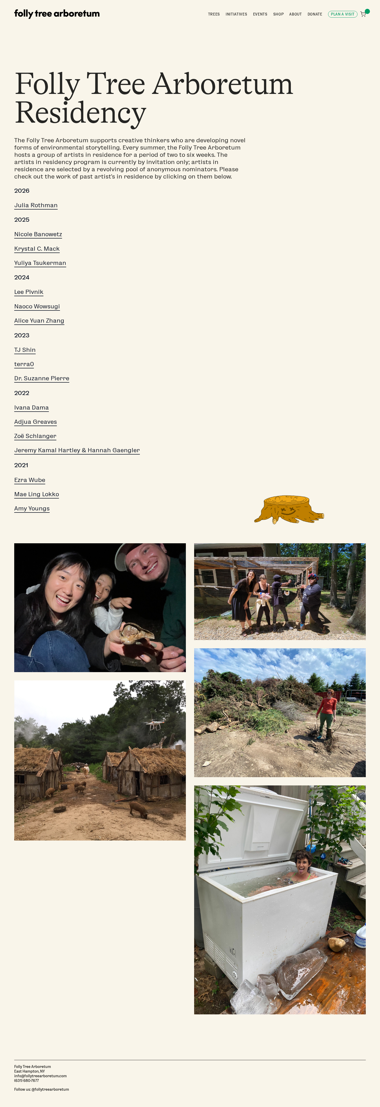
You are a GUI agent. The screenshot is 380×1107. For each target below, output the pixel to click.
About (295, 14)
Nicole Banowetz (38, 233)
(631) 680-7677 (26, 1080)
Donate (315, 14)
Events (260, 14)
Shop (278, 14)
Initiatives (236, 14)
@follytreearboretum (50, 1089)
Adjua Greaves (35, 421)
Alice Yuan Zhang (39, 320)
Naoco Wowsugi (37, 305)
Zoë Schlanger (35, 435)
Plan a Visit (343, 14)
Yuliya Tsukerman (40, 262)
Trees (214, 14)
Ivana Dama (31, 407)
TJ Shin (25, 349)
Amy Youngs (32, 507)
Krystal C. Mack (37, 248)
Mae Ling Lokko (36, 493)
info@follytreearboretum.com (40, 1075)
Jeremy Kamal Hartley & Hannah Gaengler (77, 449)
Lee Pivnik (28, 291)
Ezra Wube (29, 479)
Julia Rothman (36, 204)
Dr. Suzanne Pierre (41, 377)
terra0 (24, 363)
